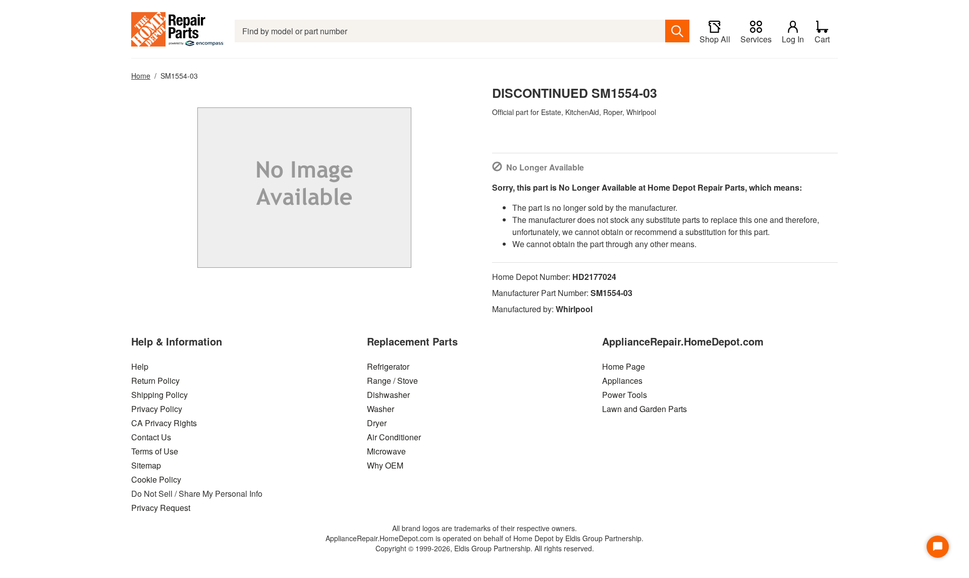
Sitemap (146, 465)
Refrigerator (388, 366)
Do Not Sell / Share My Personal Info (196, 493)
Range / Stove (392, 380)
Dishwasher (388, 394)
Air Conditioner (394, 437)
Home (140, 76)
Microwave (386, 451)
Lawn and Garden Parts (644, 409)
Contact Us (151, 437)
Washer (380, 409)
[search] (677, 31)
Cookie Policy (156, 479)
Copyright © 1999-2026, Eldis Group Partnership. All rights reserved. (484, 548)
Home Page (623, 366)
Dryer (377, 423)
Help (139, 366)
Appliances (622, 380)
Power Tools (624, 394)
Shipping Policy (159, 394)
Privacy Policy (156, 409)
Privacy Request (160, 507)
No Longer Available (545, 167)
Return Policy (155, 380)
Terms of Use (154, 451)
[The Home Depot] (178, 31)
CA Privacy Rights (164, 423)
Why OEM (385, 465)
